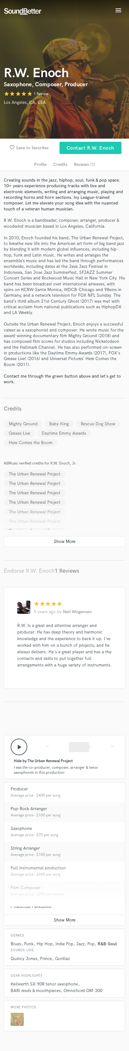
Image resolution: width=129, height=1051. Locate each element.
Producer (19, 789)
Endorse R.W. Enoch (29, 571)
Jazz (80, 944)
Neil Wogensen (77, 611)
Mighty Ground (23, 424)
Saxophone (21, 828)
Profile (40, 164)
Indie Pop (64, 944)
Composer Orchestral (31, 907)
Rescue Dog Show (98, 424)
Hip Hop (45, 944)
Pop (91, 944)
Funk (29, 944)
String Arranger (25, 848)
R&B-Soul (107, 944)
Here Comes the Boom (31, 442)
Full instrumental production (38, 868)
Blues (16, 944)
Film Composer (25, 887)
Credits (60, 164)
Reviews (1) (84, 164)
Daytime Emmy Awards (64, 433)
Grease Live (19, 433)
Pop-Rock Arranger (29, 808)
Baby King (59, 424)
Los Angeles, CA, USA (25, 102)
